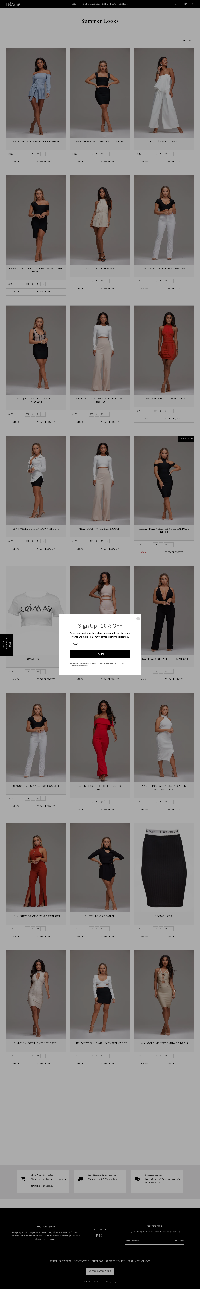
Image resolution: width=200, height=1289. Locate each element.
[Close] (138, 618)
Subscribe (100, 654)
